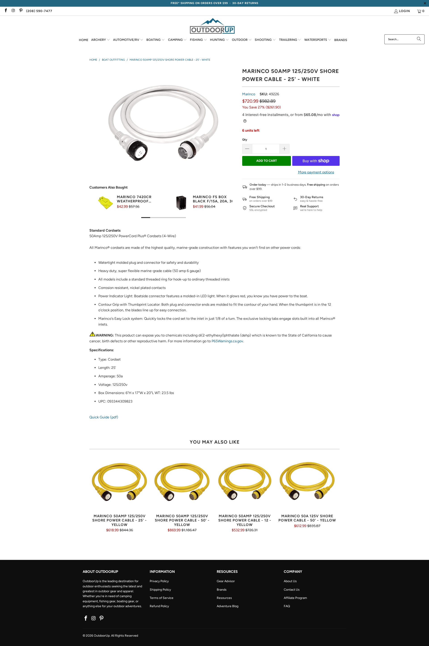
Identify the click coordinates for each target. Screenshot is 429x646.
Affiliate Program (295, 598)
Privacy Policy (159, 581)
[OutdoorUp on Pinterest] (20, 11)
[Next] (229, 211)
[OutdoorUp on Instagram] (13, 11)
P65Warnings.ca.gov (227, 341)
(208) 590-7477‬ (39, 11)
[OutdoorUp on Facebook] (5, 11)
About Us (290, 581)
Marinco (248, 94)
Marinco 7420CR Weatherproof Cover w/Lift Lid (135, 199)
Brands (222, 590)
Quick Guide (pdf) (103, 417)
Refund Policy (159, 606)
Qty (244, 139)
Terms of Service (161, 598)
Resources (224, 598)
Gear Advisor (226, 581)
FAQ (287, 606)
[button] (100, 40)
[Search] (419, 39)
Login (404, 11)
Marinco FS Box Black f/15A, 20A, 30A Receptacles (215, 199)
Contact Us (292, 590)
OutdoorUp (102, 636)
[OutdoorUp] (212, 26)
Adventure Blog (227, 606)
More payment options (316, 172)
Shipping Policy (160, 590)
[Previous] (98, 211)
